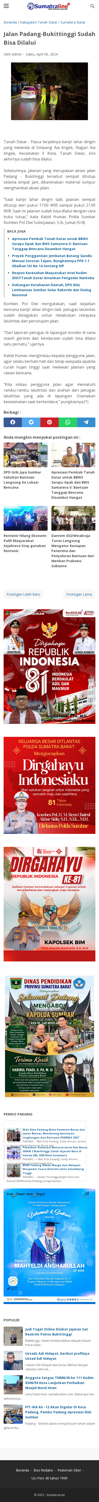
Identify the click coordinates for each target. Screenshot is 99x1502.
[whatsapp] (68, 422)
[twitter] (31, 422)
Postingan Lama (79, 594)
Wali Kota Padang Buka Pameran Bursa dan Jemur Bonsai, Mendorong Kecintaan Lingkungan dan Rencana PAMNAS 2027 (54, 1133)
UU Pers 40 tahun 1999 (49, 1478)
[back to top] (89, 1491)
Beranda (22, 1470)
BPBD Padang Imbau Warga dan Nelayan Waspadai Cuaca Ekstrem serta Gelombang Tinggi (53, 1169)
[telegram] (86, 422)
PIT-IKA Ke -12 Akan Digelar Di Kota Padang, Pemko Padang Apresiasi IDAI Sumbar (58, 1412)
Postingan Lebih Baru (23, 594)
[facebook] (13, 422)
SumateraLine (55, 1495)
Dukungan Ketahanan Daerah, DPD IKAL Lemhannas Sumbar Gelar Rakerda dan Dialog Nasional (51, 290)
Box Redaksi (44, 1470)
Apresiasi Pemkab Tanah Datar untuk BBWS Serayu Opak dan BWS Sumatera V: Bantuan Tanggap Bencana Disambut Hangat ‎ (50, 243)
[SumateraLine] (49, 6)
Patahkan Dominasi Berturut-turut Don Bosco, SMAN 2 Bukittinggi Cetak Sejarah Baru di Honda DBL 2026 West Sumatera (55, 1151)
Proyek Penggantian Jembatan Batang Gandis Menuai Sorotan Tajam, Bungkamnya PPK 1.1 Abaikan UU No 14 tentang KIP (52, 260)
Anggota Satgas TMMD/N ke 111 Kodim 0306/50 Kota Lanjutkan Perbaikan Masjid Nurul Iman (59, 1382)
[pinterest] (49, 422)
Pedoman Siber (69, 1470)
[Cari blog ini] (92, 6)
